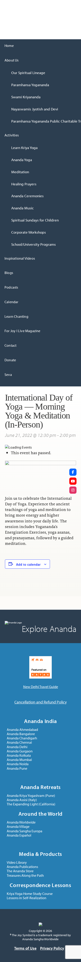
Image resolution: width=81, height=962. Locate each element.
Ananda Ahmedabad (22, 730)
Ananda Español (19, 835)
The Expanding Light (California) (31, 804)
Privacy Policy (52, 948)
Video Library (17, 862)
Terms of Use (25, 948)
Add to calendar (28, 564)
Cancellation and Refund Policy (40, 702)
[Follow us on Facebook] (72, 472)
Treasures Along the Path (25, 875)
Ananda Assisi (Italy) (22, 800)
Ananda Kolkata (19, 755)
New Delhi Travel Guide (40, 686)
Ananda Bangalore (21, 734)
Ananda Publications (22, 867)
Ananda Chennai (19, 742)
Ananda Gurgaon (20, 751)
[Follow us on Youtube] (72, 481)
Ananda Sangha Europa (24, 831)
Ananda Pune (17, 768)
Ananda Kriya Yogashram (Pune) (31, 795)
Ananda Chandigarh (22, 738)
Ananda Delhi (10, 5)
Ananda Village (18, 826)
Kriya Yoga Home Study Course (30, 894)
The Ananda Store (20, 871)
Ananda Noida (18, 764)
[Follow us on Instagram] (72, 490)
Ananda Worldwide (21, 822)
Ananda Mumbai (19, 760)
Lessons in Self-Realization (26, 898)
